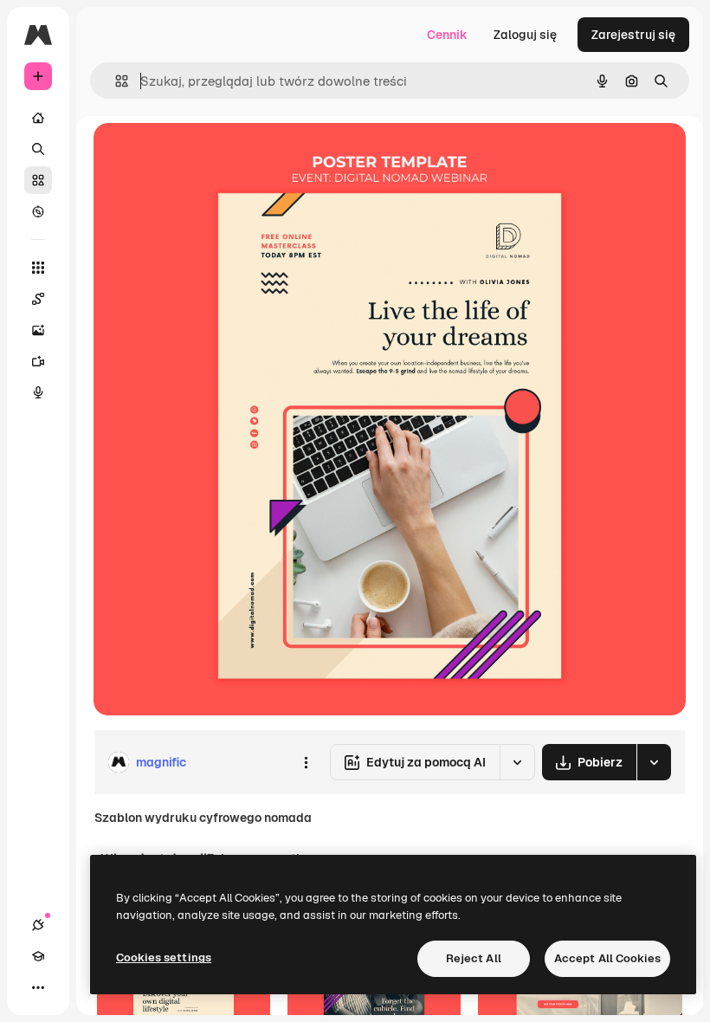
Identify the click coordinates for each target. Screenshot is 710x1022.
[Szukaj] (38, 149)
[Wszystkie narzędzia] (38, 267)
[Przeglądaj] (38, 211)
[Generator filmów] (38, 361)
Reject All (473, 958)
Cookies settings (163, 957)
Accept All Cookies (607, 958)
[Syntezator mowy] (38, 392)
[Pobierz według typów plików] (653, 762)
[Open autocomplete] (115, 80)
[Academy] (38, 956)
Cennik (447, 34)
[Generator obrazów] (38, 330)
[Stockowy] (38, 180)
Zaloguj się (525, 34)
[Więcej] (38, 987)
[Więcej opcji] (305, 762)
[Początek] (38, 118)
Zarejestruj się (633, 34)
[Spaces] (38, 299)
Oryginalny (213, 155)
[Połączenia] (38, 925)
